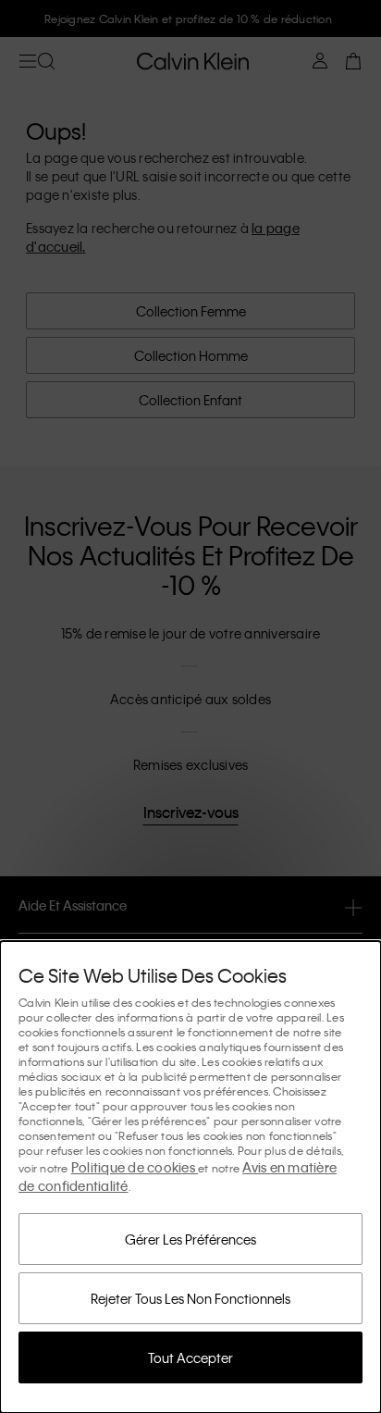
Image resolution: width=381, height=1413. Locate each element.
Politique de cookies (134, 1167)
